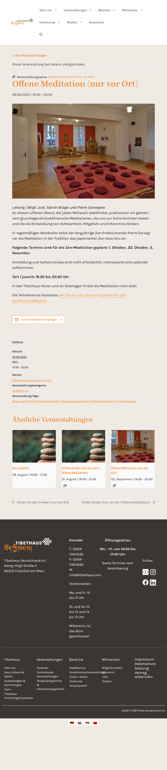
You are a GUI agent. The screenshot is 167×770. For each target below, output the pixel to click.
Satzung (142, 668)
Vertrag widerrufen (144, 674)
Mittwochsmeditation (75, 401)
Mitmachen (130, 10)
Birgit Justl (19, 401)
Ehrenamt (108, 672)
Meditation (53, 401)
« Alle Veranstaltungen (29, 55)
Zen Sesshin (20, 468)
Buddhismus (20, 391)
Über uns (46, 10)
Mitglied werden (112, 668)
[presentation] (34, 446)
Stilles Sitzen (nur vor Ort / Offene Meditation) (116, 502)
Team (7, 689)
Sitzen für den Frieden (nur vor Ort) (42, 502)
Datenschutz (145, 663)
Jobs (105, 677)
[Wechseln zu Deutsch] (72, 723)
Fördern (107, 681)
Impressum (144, 659)
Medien (72, 22)
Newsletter (96, 22)
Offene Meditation (101, 401)
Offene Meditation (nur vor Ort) (31, 380)
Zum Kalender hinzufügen (39, 319)
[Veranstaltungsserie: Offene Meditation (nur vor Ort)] (114, 485)
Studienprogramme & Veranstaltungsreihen (50, 685)
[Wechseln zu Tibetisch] (87, 723)
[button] (41, 34)
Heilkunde (75, 681)
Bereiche (104, 10)
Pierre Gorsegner (125, 401)
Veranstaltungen (75, 10)
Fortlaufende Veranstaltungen (47, 674)
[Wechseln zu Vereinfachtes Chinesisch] (95, 723)
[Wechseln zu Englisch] (80, 723)
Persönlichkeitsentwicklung (83, 672)
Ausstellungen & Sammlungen (15, 683)
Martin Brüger (36, 401)
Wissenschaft (78, 685)
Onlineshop (47, 22)
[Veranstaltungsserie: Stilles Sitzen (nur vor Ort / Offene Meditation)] (65, 485)
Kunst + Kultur (78, 677)
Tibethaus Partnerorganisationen (18, 696)
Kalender (42, 668)
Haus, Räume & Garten (14, 674)
